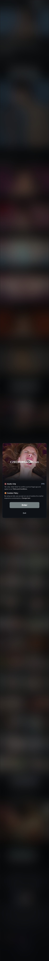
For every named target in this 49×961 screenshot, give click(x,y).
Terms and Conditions (20, 489)
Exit (24, 513)
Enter (24, 505)
